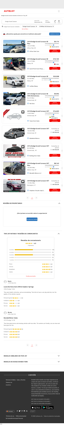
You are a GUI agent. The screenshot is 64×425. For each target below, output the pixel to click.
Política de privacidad (21, 416)
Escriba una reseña (31, 276)
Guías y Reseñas (21, 380)
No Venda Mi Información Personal (14, 418)
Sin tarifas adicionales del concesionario (50, 78)
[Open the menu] (59, 11)
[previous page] (27, 197)
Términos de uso (10, 416)
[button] (55, 21)
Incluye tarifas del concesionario (52, 43)
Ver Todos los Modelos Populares (41, 401)
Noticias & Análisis (11, 380)
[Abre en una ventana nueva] (36, 407)
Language (10, 411)
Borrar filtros (25, 29)
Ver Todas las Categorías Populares (41, 403)
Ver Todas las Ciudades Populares (40, 399)
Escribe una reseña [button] (32, 219)
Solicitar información (55, 51)
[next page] (36, 197)
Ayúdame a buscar (54, 34)
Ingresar (33, 411)
